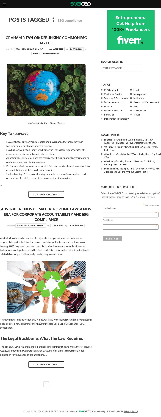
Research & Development (146, 102)
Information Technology (116, 118)
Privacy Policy (131, 411)
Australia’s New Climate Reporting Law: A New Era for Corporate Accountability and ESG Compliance (46, 214)
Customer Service (113, 94)
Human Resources (113, 110)
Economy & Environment (30, 49)
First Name (130, 220)
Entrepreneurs (111, 102)
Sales (136, 106)
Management (55, 49)
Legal (136, 90)
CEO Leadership (112, 90)
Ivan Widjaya (76, 225)
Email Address (130, 208)
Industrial (109, 114)
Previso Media (115, 411)
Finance (108, 106)
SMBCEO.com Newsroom (46, 53)
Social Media (139, 110)
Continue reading (46, 194)
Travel (136, 114)
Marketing (138, 98)
